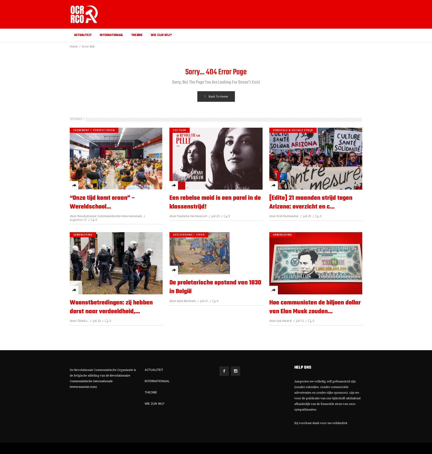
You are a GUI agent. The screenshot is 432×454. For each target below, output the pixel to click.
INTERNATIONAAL (157, 381)
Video (200, 234)
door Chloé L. (79, 321)
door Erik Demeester (284, 216)
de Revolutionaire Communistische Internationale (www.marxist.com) (100, 381)
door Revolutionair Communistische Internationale (106, 216)
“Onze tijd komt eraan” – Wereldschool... (103, 202)
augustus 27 (78, 220)
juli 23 (215, 216)
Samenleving (82, 234)
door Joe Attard (280, 321)
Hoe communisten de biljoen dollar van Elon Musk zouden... (315, 307)
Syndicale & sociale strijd (293, 130)
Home (74, 46)
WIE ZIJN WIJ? (154, 403)
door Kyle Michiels (182, 301)
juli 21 (204, 301)
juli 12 (300, 321)
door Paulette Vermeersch (188, 216)
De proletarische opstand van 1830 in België (215, 287)
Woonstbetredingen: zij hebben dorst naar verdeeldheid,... (111, 307)
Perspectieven (104, 130)
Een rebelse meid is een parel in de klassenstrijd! (215, 202)
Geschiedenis (183, 234)
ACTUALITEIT (154, 370)
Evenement (81, 130)
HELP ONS (302, 367)
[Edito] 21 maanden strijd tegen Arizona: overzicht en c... (310, 202)
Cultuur (179, 130)
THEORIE (151, 392)
